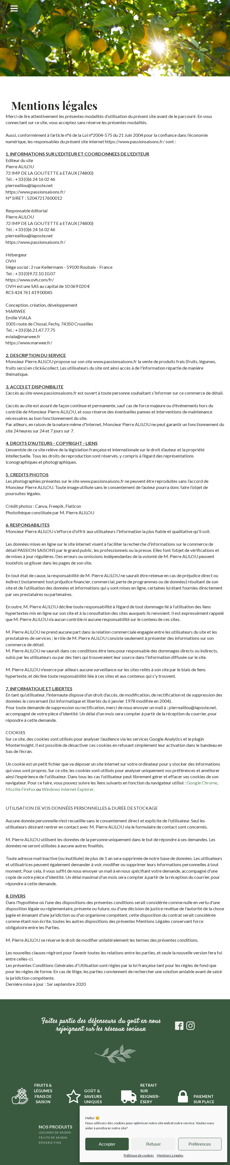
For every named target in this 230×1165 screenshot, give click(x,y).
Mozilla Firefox (20, 789)
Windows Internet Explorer (68, 789)
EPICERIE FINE (50, 1142)
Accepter (107, 1144)
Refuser (153, 1144)
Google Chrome (202, 782)
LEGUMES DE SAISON (55, 1132)
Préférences (199, 1144)
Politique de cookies (139, 1155)
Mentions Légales (170, 1155)
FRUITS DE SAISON (53, 1137)
